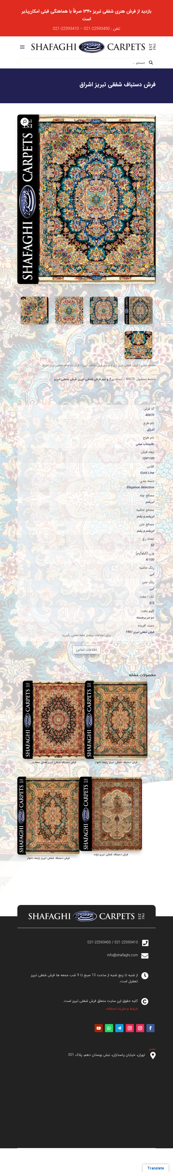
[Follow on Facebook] (150, 1028)
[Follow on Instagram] (140, 1028)
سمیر (152, 1048)
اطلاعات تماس (86, 648)
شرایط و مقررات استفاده (122, 1008)
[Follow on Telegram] (119, 1028)
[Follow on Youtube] (99, 1028)
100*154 (148, 442)
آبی (152, 557)
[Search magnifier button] (151, 62)
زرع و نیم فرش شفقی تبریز (98, 365)
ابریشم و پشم (145, 499)
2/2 (151, 586)
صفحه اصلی (148, 365)
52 (152, 528)
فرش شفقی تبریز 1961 (139, 615)
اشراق (150, 413)
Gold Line (147, 456)
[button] (24, 122)
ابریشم (150, 485)
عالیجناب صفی (145, 427)
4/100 (150, 543)
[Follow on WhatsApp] (109, 1028)
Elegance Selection (140, 471)
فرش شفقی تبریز (128, 365)
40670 (149, 398)
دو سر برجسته (145, 601)
